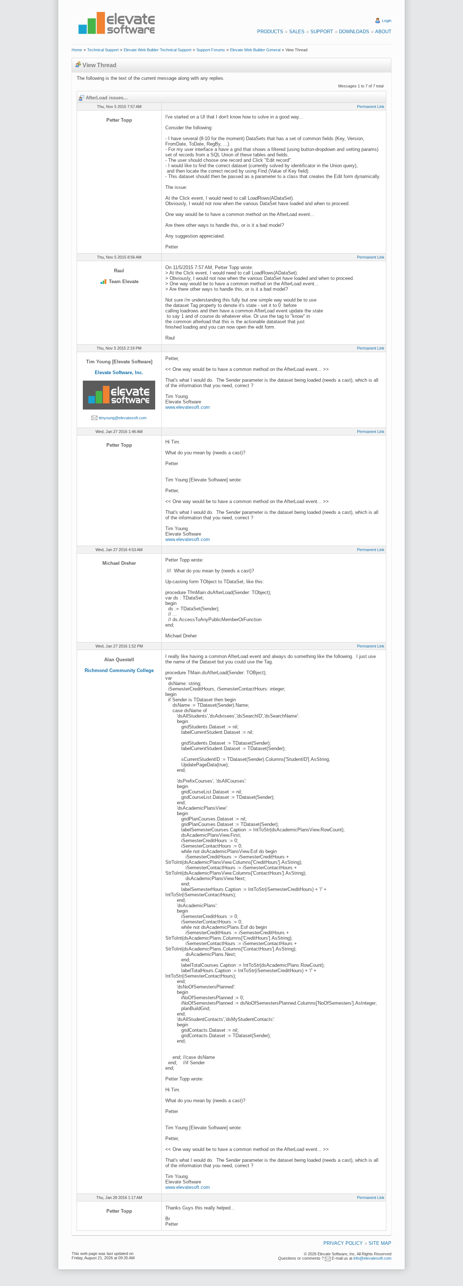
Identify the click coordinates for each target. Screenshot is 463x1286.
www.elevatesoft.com (187, 407)
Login (386, 20)
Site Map (380, 1243)
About (383, 31)
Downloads (354, 31)
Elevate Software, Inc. (119, 372)
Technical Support (103, 50)
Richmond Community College (119, 670)
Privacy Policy (343, 1243)
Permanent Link (371, 106)
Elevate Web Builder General (255, 50)
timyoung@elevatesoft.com (122, 418)
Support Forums (210, 50)
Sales (297, 31)
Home (77, 50)
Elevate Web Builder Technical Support (157, 50)
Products (270, 31)
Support (321, 31)
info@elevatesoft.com (372, 1258)
